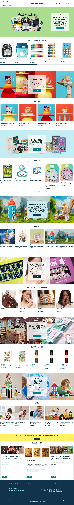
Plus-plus (37, 403)
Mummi (37, 469)
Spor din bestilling (51, 490)
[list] (37, 53)
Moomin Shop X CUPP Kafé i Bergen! (60, 456)
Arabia (28, 469)
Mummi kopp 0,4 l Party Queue (62, 123)
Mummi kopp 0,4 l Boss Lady (25, 123)
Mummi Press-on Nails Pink (6, 310)
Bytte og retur (58, 490)
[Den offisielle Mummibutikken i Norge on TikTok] (61, 500)
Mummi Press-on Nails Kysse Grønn (63, 310)
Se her (37, 90)
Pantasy (37, 227)
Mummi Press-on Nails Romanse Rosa (26, 310)
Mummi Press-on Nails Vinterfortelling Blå (46, 310)
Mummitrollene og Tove (44, 489)
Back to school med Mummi (37, 40)
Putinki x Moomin (37, 347)
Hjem (4, 1)
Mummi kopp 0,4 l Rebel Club (44, 123)
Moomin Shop (37, 3)
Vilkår (44, 501)
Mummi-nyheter (43, 490)
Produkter (9, 1)
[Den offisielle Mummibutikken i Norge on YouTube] (63, 500)
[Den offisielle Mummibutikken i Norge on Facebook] (57, 500)
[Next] (72, 360)
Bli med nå (37, 438)
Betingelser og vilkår (59, 491)
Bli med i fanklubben (52, 491)
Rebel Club (37, 101)
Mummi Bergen (42, 469)
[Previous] (2, 360)
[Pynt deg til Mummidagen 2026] (12, 450)
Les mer (4, 476)
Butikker (14, 5)
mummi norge (29, 471)
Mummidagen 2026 (5, 464)
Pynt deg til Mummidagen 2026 (10, 456)
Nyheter (16, 1)
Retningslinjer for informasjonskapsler (35, 501)
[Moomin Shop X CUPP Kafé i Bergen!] (61, 450)
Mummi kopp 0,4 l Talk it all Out (7, 123)
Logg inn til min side (52, 489)
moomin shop (32, 469)
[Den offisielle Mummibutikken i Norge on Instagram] (59, 500)
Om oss (57, 489)
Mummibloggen (37, 443)
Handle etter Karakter (7, 5)
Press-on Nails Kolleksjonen (37, 287)
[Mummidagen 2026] (37, 452)
